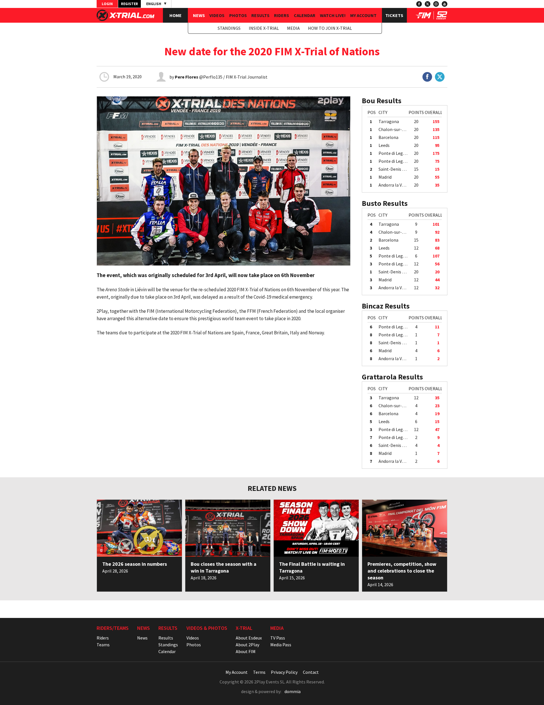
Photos (238, 15)
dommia (292, 691)
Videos (216, 15)
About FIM (246, 651)
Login (107, 3)
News (199, 15)
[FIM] (423, 17)
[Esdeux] (442, 17)
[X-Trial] (125, 19)
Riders (281, 15)
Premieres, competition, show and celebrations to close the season (401, 571)
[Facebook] (419, 4)
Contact (311, 672)
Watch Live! (333, 15)
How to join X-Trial (330, 28)
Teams (103, 644)
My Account (363, 15)
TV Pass (277, 638)
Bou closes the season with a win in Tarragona (223, 567)
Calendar (304, 15)
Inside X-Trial (264, 28)
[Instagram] (436, 4)
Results (260, 15)
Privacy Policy (284, 672)
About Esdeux (249, 638)
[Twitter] (427, 4)
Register (129, 3)
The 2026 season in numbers (134, 564)
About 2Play (247, 644)
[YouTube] (444, 4)
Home (175, 15)
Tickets (394, 15)
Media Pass (280, 644)
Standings (229, 28)
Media (293, 28)
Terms (259, 672)
